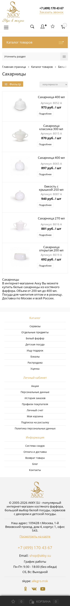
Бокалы (35, 356)
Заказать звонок (51, 12)
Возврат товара (35, 458)
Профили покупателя (35, 404)
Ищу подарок (35, 350)
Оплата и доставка (35, 451)
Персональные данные (35, 392)
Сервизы (35, 326)
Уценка (35, 368)
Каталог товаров (19, 42)
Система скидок (35, 445)
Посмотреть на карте (35, 536)
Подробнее (45, 113)
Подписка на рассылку (35, 422)
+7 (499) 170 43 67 (35, 547)
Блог (35, 464)
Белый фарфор (35, 338)
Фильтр (15, 84)
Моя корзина (35, 416)
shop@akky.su (40, 555)
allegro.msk (40, 581)
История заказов (35, 398)
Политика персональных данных (35, 428)
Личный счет (35, 410)
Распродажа (35, 362)
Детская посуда (35, 344)
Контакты (35, 470)
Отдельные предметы (35, 332)
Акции (35, 386)
